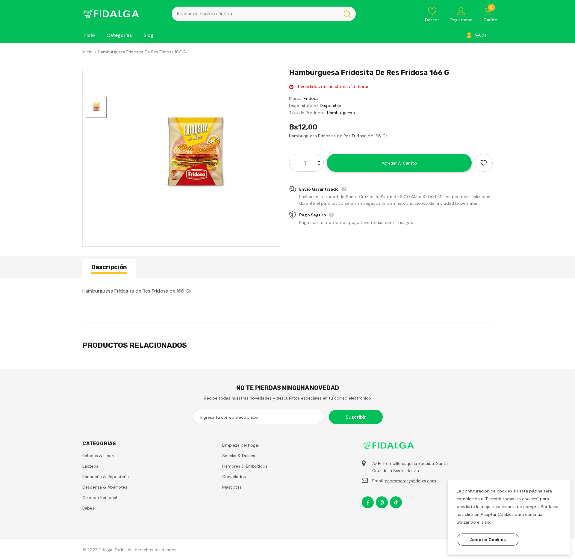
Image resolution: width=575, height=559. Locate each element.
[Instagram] (382, 502)
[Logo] (122, 13)
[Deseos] (484, 163)
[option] (195, 155)
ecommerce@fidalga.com (410, 480)
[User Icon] (461, 11)
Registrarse (461, 19)
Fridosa (311, 98)
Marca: (295, 98)
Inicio (87, 52)
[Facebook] (368, 502)
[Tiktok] (396, 502)
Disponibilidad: (304, 105)
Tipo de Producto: (307, 112)
